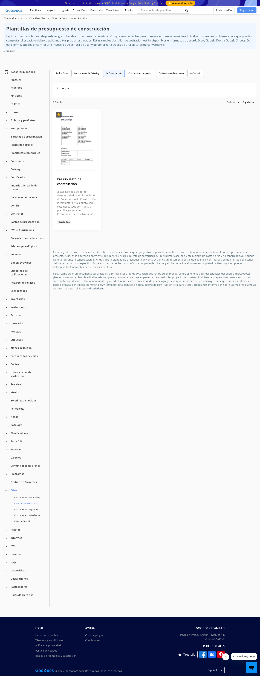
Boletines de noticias (23, 400)
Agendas (16, 79)
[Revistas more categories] (6, 332)
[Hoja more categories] (6, 562)
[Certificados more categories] (6, 177)
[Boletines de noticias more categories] (6, 401)
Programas (17, 474)
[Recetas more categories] (6, 530)
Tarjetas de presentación (26, 136)
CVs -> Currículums (22, 230)
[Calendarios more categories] (6, 161)
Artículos (16, 95)
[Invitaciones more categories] (6, 307)
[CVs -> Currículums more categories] (6, 230)
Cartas (15, 364)
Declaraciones (19, 578)
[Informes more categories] (6, 538)
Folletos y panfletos (23, 120)
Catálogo (16, 169)
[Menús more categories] (6, 392)
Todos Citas (62, 73)
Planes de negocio (22, 144)
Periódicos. (17, 408)
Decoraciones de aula (24, 197)
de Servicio (195, 73)
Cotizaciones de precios (26, 509)
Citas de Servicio (22, 521)
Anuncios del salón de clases (24, 187)
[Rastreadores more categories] (6, 587)
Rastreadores (19, 586)
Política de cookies (46, 650)
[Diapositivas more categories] (6, 571)
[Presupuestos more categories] (6, 129)
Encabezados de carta (24, 356)
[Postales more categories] (6, 449)
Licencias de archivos (47, 635)
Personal (95, 10)
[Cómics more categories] (6, 206)
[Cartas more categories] (6, 364)
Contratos (17, 213)
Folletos (15, 104)
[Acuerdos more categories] (6, 88)
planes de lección (21, 348)
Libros (14, 112)
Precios (129, 10)
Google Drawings (21, 262)
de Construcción (114, 73)
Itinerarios (17, 323)
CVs (13, 546)
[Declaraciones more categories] (6, 579)
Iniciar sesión (224, 10)
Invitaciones (18, 307)
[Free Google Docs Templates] (14, 10)
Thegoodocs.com (14, 18)
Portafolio (17, 441)
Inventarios (18, 299)
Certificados (18, 177)
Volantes (16, 254)
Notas (14, 416)
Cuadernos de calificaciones (19, 272)
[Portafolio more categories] (6, 441)
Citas (14, 490)
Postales (16, 449)
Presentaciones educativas (27, 238)
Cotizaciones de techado (27, 515)
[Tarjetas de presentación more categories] (6, 137)
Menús (15, 392)
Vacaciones (112, 10)
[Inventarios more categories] (6, 299)
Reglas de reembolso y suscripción (55, 655)
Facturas (16, 315)
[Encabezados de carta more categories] (6, 356)
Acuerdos (16, 87)
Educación (79, 10)
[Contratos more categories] (6, 214)
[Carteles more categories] (6, 458)
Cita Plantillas (37, 18)
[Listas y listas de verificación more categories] (6, 372)
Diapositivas (18, 570)
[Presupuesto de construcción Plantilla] (77, 140)
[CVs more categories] (6, 546)
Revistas (16, 331)
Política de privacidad (48, 645)
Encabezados (19, 290)
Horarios (16, 554)
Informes (16, 538)
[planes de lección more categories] (6, 348)
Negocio (51, 10)
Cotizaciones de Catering (27, 497)
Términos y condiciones (49, 640)
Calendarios (18, 161)
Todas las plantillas (22, 72)
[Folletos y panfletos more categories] (6, 120)
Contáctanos (92, 640)
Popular (246, 102)
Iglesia (65, 10)
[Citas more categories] (6, 490)
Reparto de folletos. (23, 282)
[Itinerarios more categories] (6, 323)
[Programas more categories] (6, 474)
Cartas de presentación (25, 222)
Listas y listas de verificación (21, 374)
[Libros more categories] (6, 112)
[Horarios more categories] (6, 554)
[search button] (187, 10)
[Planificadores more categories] (6, 433)
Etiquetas (17, 339)
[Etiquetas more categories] (6, 340)
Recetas (15, 529)
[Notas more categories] (6, 417)
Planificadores (19, 433)
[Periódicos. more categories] (6, 409)
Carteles (16, 457)
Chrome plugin (94, 635)
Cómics (15, 205)
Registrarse (247, 10)
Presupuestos (19, 128)
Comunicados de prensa (25, 465)
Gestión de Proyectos (24, 482)
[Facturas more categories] (6, 315)
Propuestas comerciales (25, 153)
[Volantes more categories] (6, 255)
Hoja (13, 562)
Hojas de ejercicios (22, 595)
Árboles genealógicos (24, 246)
